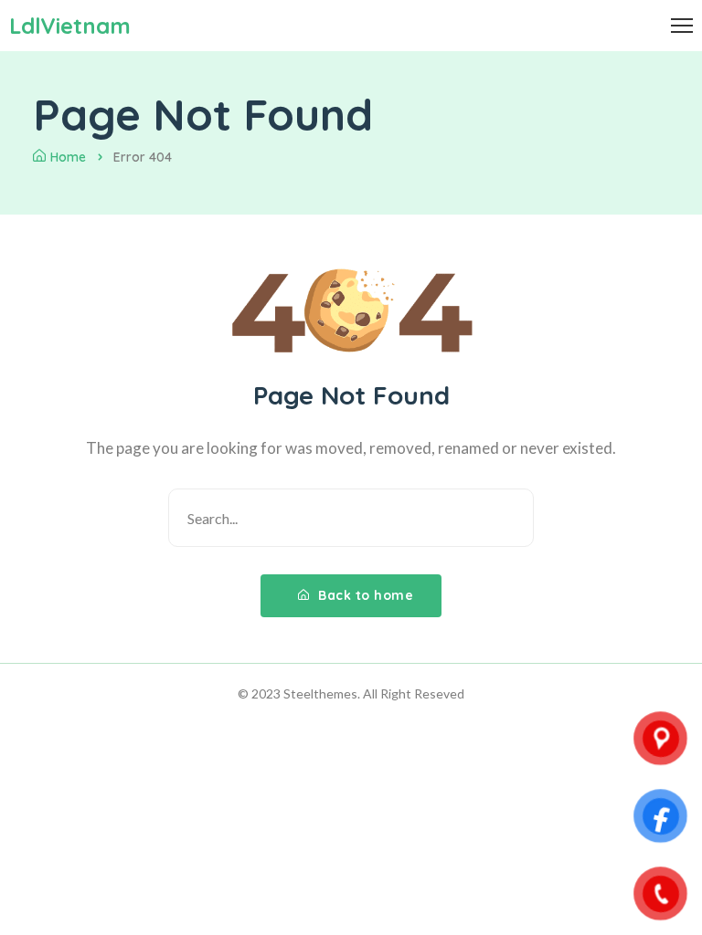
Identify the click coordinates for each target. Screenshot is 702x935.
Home (68, 157)
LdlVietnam (70, 25)
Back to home (364, 595)
